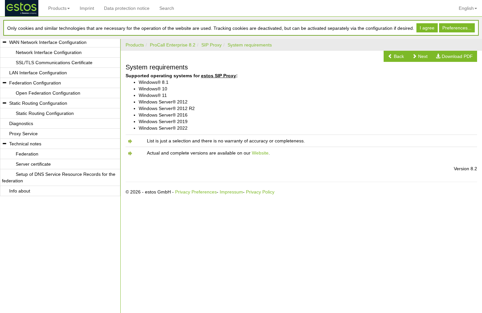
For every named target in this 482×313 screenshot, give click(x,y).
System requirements (250, 44)
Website (260, 153)
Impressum (231, 191)
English (466, 8)
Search (166, 8)
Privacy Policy (260, 191)
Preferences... (457, 27)
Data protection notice (127, 8)
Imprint (87, 8)
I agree (427, 27)
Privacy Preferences (196, 191)
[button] (396, 56)
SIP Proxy (211, 44)
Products (57, 8)
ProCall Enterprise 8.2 (172, 44)
